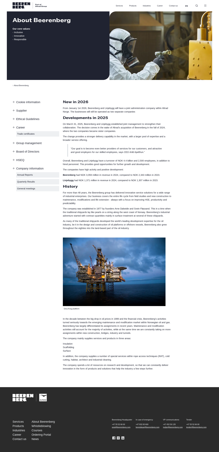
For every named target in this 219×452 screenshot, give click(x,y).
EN (186, 6)
